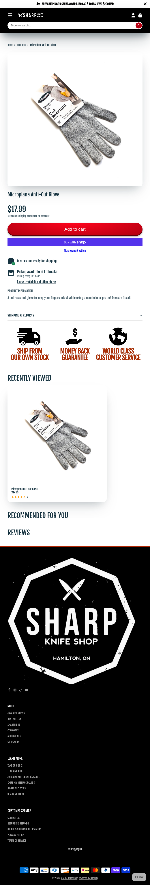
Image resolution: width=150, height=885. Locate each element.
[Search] (139, 25)
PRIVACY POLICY (16, 835)
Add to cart (75, 229)
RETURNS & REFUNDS (18, 823)
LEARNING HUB (15, 771)
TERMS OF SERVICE (17, 840)
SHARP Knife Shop (69, 878)
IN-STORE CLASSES (17, 788)
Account (133, 15)
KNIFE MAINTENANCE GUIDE (21, 782)
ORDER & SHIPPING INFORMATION (24, 829)
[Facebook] (9, 690)
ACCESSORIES (14, 736)
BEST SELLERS (14, 719)
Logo (30, 15)
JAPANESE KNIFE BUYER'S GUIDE (24, 777)
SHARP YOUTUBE (16, 794)
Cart (140, 15)
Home (10, 44)
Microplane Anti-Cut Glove (57, 443)
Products (21, 44)
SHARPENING (14, 724)
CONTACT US (14, 818)
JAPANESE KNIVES (16, 713)
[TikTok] (20, 690)
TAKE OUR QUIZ (15, 765)
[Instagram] (15, 690)
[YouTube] (26, 690)
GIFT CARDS (13, 742)
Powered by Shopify (88, 878)
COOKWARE (13, 730)
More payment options (75, 250)
